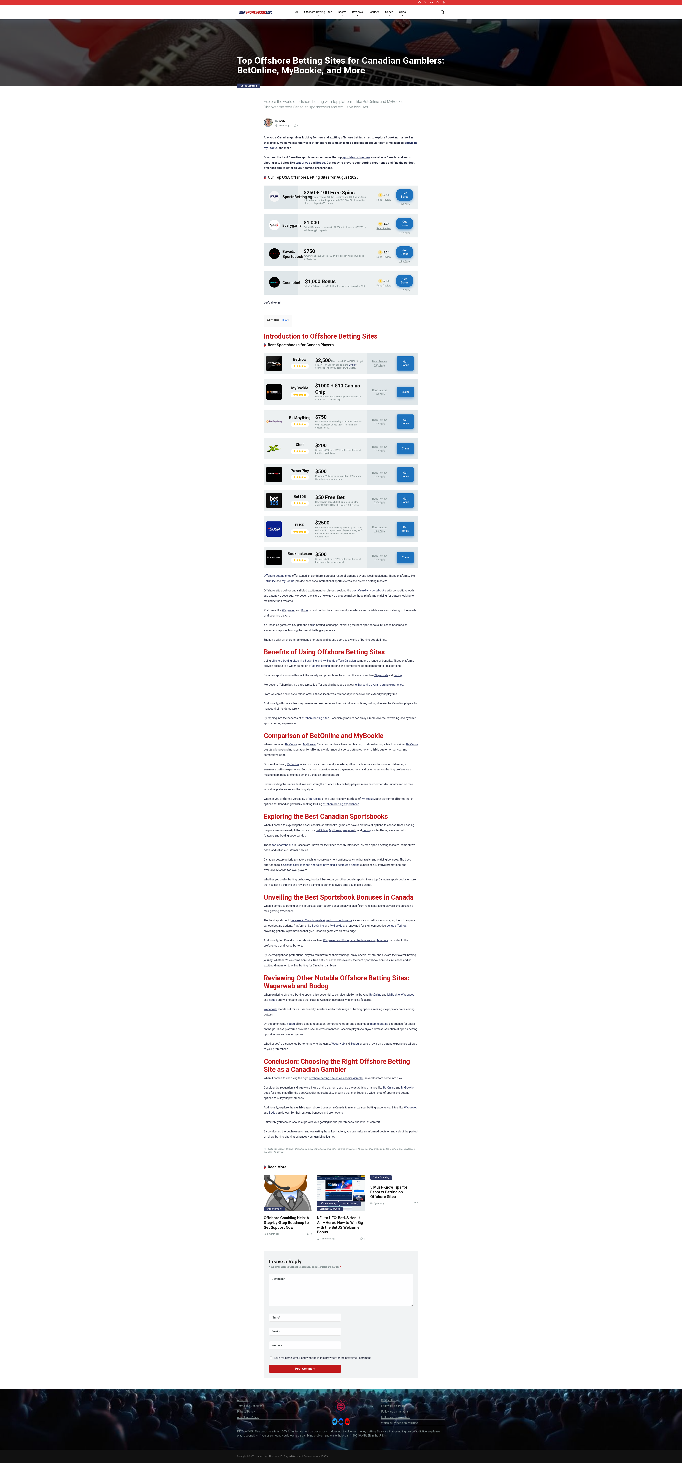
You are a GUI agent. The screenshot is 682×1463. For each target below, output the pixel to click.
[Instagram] (437, 2)
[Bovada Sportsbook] (274, 258)
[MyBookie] (274, 398)
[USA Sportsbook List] (255, 11)
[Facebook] (419, 2)
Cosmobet (291, 282)
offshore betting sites (315, 718)
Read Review (384, 199)
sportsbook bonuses (356, 157)
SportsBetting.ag (297, 197)
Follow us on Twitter (393, 1406)
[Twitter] (425, 2)
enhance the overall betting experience (379, 684)
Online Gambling (249, 86)
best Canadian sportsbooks (369, 590)
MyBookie (270, 148)
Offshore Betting (328, 1203)
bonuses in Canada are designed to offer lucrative (321, 920)
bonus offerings (397, 925)
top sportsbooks (282, 845)
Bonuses (374, 12)
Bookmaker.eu (300, 554)
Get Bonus (404, 194)
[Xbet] (274, 455)
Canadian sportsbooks (325, 1149)
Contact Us (388, 1400)
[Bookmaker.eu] (274, 564)
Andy (282, 121)
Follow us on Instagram (395, 1411)
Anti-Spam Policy (248, 1417)
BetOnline (411, 142)
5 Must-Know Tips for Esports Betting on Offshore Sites (388, 1192)
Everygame (292, 225)
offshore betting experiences (341, 804)
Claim (405, 392)
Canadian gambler (304, 1149)
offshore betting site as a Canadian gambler (336, 1078)
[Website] (443, 2)
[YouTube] (431, 2)
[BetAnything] (274, 428)
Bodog (320, 162)
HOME (295, 12)
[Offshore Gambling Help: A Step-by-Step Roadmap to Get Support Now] (288, 1193)
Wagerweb (303, 162)
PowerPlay (300, 471)
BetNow (299, 359)
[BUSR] (274, 535)
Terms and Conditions (250, 1406)
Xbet (300, 445)
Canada (290, 1149)
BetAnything (299, 418)
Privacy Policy (246, 1411)
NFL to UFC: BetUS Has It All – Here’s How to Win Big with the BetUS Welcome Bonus (340, 1225)
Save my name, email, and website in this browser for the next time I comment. (322, 1358)
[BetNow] (274, 370)
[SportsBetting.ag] (274, 200)
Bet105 (300, 497)
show (285, 320)
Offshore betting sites (277, 575)
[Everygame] (274, 229)
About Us (242, 1400)
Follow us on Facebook (395, 1417)
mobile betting (379, 1023)
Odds (402, 12)
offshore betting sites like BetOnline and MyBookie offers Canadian (314, 660)
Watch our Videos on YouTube (399, 1423)
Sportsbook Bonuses (330, 1209)
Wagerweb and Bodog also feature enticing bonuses (355, 940)
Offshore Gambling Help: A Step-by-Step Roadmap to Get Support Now (286, 1222)
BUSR (300, 525)
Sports (342, 12)
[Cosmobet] (274, 286)
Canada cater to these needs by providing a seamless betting (321, 865)
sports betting (321, 666)
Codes (389, 12)
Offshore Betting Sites (318, 12)
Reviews (357, 12)
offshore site (396, 1149)
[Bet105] (274, 507)
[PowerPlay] (274, 481)
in (313, 625)
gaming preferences (346, 1149)
